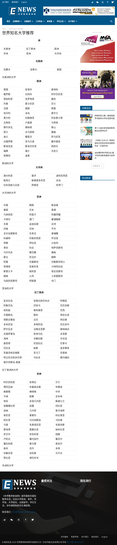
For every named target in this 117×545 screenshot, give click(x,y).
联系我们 (15, 2)
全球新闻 (16, 21)
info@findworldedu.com (23, 511)
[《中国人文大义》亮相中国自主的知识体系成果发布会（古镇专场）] (86, 143)
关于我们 (5, 2)
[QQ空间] (102, 2)
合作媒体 (64, 537)
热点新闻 (86, 178)
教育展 (49, 21)
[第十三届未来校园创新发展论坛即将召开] (86, 131)
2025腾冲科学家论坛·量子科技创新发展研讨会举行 (105, 155)
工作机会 (39, 21)
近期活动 (86, 108)
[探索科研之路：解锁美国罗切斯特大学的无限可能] (86, 118)
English (24, 2)
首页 (8, 21)
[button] (111, 21)
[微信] (97, 2)
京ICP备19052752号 (75, 542)
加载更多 (96, 166)
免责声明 (74, 537)
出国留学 (27, 21)
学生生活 (60, 21)
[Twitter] (112, 2)
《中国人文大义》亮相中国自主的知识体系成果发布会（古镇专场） (105, 143)
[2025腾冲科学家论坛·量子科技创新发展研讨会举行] (86, 155)
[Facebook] (107, 2)
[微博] (92, 2)
